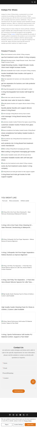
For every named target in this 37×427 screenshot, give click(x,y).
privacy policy (28, 420)
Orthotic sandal (25, 200)
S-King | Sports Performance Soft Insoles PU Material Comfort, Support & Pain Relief (16, 336)
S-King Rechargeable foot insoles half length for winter (17, 93)
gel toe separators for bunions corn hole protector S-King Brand (18, 85)
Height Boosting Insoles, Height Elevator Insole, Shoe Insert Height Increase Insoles (17, 66)
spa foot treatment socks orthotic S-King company (18, 57)
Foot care (4, 200)
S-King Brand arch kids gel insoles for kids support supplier (15, 176)
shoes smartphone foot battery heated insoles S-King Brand (18, 134)
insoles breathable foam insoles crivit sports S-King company (17, 75)
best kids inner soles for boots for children (15, 100)
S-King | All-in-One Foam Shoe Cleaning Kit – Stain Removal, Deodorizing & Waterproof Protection (17, 226)
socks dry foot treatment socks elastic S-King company (16, 167)
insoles (13, 34)
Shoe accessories (14, 200)
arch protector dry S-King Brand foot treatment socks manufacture (17, 144)
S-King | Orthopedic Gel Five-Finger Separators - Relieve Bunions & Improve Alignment (18, 254)
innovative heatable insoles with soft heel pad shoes (16, 159)
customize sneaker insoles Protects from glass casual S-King (17, 126)
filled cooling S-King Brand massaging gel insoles (18, 151)
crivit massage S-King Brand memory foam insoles (16, 118)
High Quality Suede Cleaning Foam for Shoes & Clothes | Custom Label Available (17, 308)
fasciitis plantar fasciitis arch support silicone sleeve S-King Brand (16, 109)
